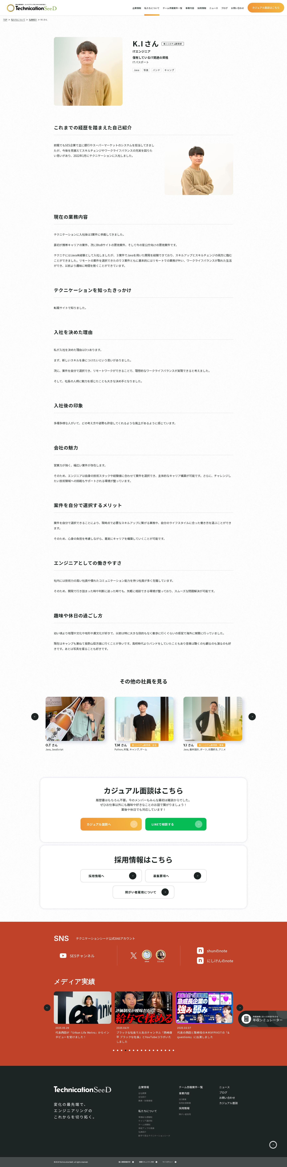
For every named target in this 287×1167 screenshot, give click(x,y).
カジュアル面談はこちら (266, 7)
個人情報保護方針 (125, 1162)
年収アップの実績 (146, 1128)
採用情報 (201, 8)
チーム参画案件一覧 (172, 8)
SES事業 (182, 1099)
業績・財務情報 (145, 1100)
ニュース (213, 8)
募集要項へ (161, 876)
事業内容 (190, 8)
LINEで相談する (162, 824)
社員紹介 (142, 1131)
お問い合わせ (237, 8)
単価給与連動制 (145, 1117)
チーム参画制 (144, 1124)
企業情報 (136, 8)
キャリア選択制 (145, 1120)
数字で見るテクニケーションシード (154, 1135)
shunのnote (217, 950)
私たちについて (151, 8)
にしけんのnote (220, 960)
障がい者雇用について (140, 892)
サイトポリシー (168, 1162)
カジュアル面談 (228, 1103)
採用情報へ (96, 876)
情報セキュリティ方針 (146, 1162)
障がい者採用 (185, 1114)
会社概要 (142, 1093)
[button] (35, 716)
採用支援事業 (185, 1102)
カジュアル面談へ (99, 824)
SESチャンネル (82, 955)
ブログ (224, 8)
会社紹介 (142, 1096)
